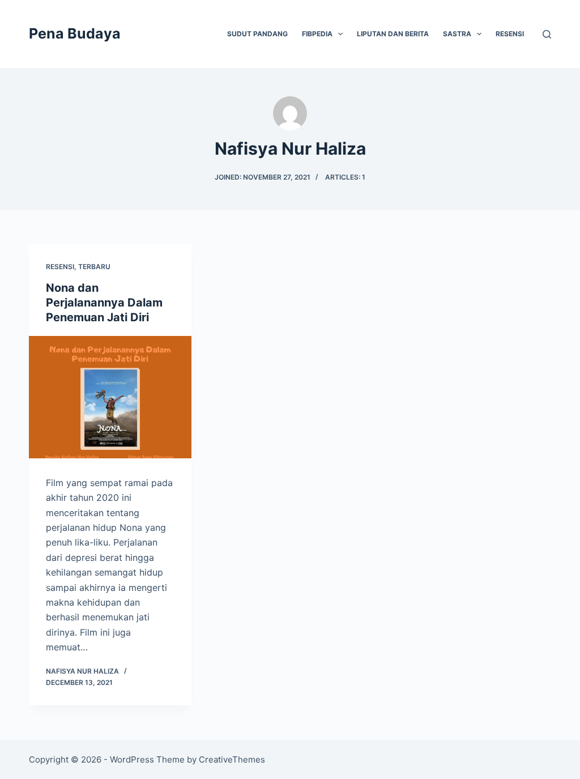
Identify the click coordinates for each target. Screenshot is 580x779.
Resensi (510, 33)
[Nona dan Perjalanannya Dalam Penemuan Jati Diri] (110, 397)
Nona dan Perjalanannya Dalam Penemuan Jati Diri (104, 302)
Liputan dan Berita (393, 33)
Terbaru (94, 266)
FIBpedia (317, 33)
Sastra (457, 33)
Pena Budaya (75, 33)
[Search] (547, 34)
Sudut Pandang (257, 33)
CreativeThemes (232, 759)
